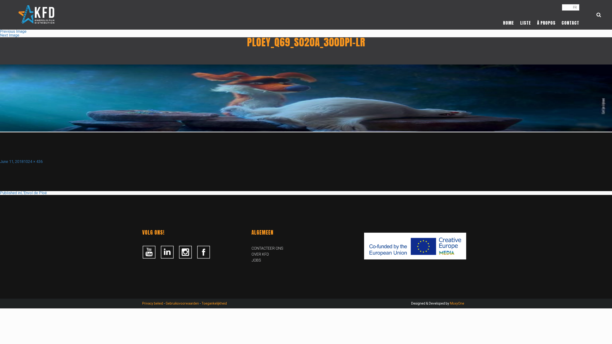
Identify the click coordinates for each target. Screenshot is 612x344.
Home (508, 23)
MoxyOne (457, 303)
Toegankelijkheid (214, 303)
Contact (570, 23)
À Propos (546, 23)
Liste (525, 23)
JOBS (256, 260)
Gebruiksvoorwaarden (182, 303)
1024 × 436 (33, 161)
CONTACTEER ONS (267, 248)
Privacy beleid (152, 303)
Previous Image (13, 31)
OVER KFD (260, 254)
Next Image (9, 35)
